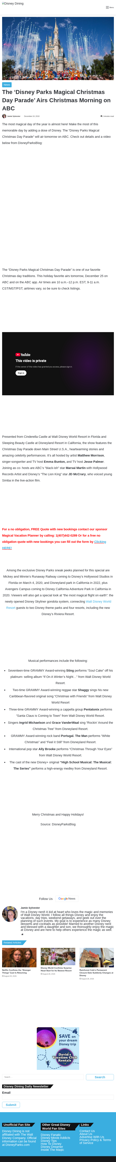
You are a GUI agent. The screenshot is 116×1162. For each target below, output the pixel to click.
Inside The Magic (52, 1149)
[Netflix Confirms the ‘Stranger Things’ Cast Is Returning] (19, 957)
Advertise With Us (92, 1137)
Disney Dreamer (52, 1147)
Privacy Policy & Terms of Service (95, 1141)
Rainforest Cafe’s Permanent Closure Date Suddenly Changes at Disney (96, 973)
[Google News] (66, 899)
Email (6, 1092)
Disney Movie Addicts (55, 1138)
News (7, 84)
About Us (86, 1134)
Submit (11, 1105)
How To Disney (51, 1144)
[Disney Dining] (12, 7)
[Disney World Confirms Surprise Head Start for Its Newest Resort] (58, 956)
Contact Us (87, 1131)
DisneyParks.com (18, 1145)
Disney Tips (49, 1141)
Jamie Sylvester (13, 116)
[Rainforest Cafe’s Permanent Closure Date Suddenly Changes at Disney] (97, 957)
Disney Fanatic (51, 1135)
